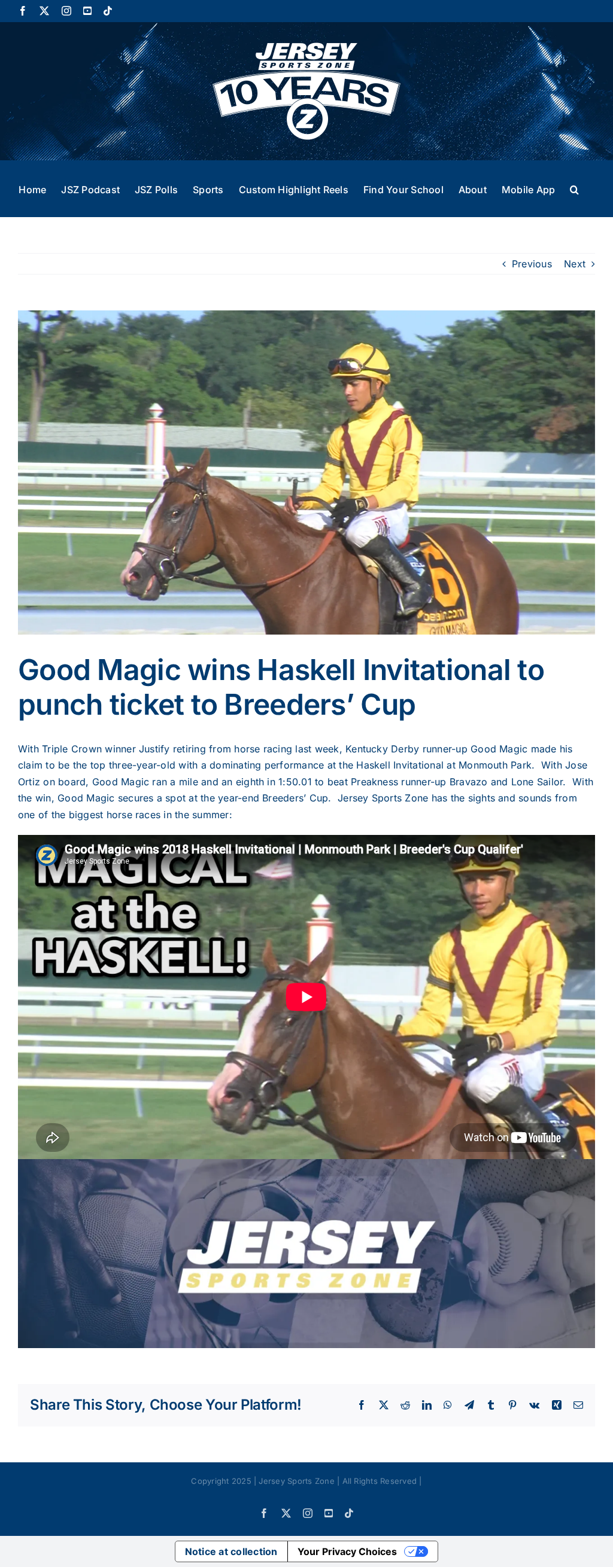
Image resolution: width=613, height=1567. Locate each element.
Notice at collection (231, 1551)
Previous (532, 264)
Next (574, 264)
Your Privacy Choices (347, 1551)
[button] (574, 188)
